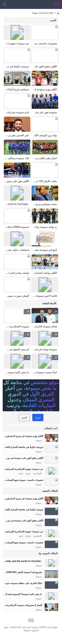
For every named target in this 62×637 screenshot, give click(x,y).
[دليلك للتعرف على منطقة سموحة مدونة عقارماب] (51, 585)
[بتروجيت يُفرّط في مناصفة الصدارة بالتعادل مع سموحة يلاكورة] (51, 449)
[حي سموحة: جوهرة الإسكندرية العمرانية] (51, 471)
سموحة (38, 440)
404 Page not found (42, 13)
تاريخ (21, 473)
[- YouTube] (51, 563)
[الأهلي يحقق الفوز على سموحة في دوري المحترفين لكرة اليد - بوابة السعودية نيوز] (51, 460)
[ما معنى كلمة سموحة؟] (51, 596)
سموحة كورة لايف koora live (24, 627)
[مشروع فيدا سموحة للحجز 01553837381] (51, 574)
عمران (28, 473)
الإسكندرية (37, 473)
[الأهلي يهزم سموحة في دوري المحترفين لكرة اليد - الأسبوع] (51, 438)
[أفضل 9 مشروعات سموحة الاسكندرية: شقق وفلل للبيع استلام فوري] (51, 607)
